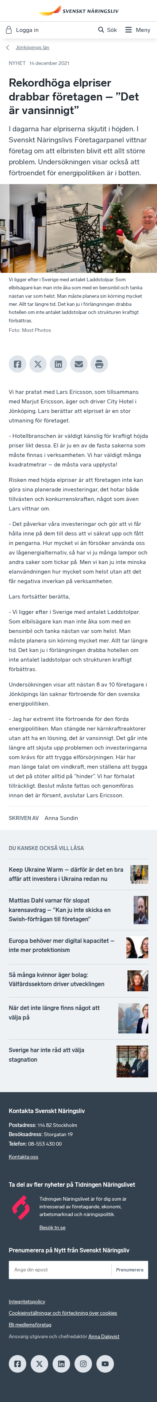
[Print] (99, 364)
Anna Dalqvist (103, 1336)
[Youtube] (105, 1364)
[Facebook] (17, 364)
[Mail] (79, 364)
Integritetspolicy (27, 1302)
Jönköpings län (32, 47)
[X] (38, 364)
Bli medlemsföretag (30, 1325)
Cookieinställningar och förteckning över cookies (63, 1313)
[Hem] (78, 10)
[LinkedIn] (58, 364)
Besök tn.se (52, 1228)
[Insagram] (83, 1364)
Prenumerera (129, 1270)
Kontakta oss (23, 1157)
